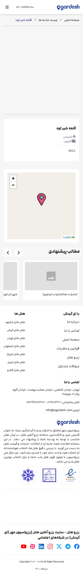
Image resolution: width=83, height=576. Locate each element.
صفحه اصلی (70, 339)
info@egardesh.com (59, 410)
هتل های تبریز (16, 362)
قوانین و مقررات (67, 348)
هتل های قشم (16, 370)
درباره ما (73, 321)
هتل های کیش (16, 330)
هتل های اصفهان (14, 346)
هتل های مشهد (15, 322)
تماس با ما (71, 330)
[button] (41, 199)
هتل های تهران (16, 338)
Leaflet (67, 237)
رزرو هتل (73, 357)
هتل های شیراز (16, 354)
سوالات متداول (68, 366)
